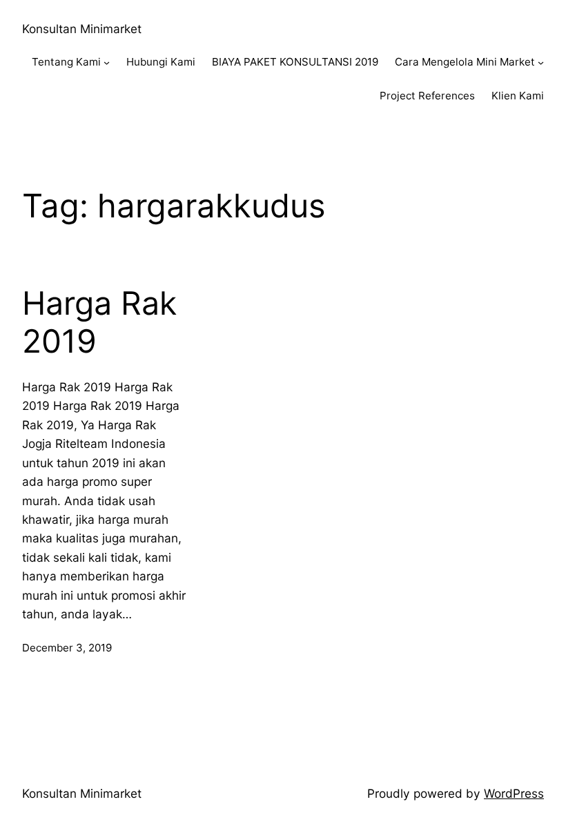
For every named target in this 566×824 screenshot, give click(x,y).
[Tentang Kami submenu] (107, 62)
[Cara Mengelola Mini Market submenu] (541, 62)
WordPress (514, 793)
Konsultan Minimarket (82, 28)
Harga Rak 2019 (99, 322)
